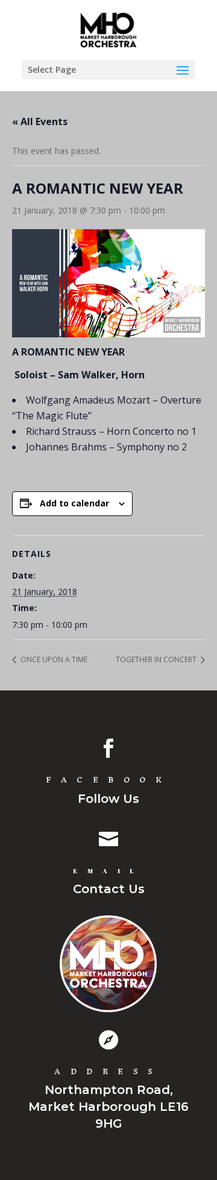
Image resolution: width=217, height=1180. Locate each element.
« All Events (40, 121)
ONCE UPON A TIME (53, 659)
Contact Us (109, 889)
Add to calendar (74, 503)
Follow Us (108, 798)
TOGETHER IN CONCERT (157, 659)
